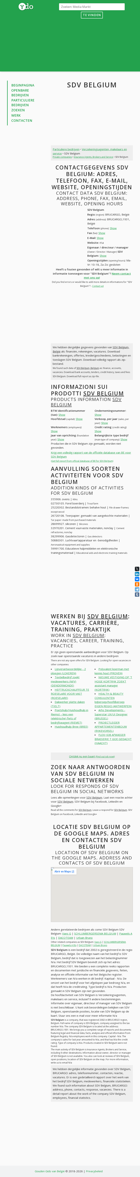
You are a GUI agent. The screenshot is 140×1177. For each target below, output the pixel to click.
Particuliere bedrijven (22, 102)
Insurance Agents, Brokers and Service (93, 157)
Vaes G (66, 933)
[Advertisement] (92, 44)
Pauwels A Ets (69, 945)
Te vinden (92, 15)
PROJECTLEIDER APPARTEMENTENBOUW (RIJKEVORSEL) (111, 727)
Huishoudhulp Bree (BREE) (71, 726)
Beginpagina (22, 85)
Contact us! (98, 286)
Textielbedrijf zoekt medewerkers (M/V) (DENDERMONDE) (65, 681)
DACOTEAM (65, 938)
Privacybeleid (94, 1171)
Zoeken (18, 110)
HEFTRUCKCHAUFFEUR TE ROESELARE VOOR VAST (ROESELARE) (70, 694)
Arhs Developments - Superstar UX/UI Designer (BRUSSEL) (111, 714)
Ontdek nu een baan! (92, 756)
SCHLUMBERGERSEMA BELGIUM (95, 933)
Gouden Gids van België (50, 1171)
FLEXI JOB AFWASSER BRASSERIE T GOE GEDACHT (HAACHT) (113, 739)
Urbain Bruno (84, 938)
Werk (16, 115)
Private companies (62, 157)
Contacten (21, 120)
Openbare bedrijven (20, 92)
